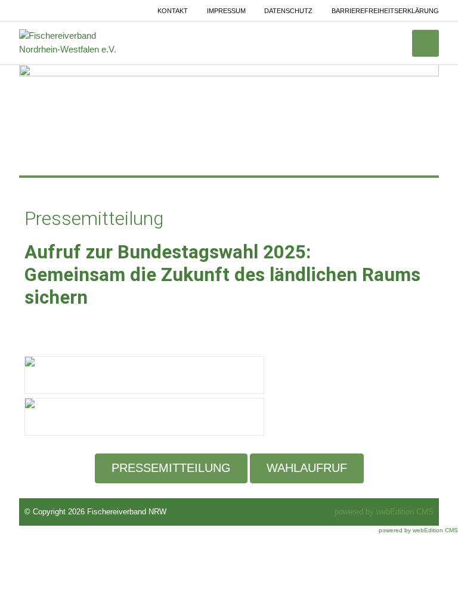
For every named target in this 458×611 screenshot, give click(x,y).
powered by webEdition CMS (384, 512)
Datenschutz (288, 10)
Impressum (226, 10)
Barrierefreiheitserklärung (385, 10)
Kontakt (172, 10)
